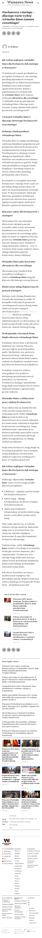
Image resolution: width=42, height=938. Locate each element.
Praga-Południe (19, 863)
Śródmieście (18, 871)
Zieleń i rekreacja (7, 917)
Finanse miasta (18, 914)
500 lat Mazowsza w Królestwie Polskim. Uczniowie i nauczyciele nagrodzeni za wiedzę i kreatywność (31, 804)
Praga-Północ (19, 866)
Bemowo (17, 851)
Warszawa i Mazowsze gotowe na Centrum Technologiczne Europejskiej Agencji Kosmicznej (19, 733)
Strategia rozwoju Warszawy (19, 917)
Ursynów (17, 878)
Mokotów (18, 858)
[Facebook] (4, 33)
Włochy (17, 888)
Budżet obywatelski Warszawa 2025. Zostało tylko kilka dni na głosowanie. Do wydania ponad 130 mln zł (30, 780)
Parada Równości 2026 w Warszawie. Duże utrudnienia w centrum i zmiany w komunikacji (24, 635)
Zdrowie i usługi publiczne (6, 910)
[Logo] (21, 841)
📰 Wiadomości (6, 26)
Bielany (17, 856)
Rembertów (18, 868)
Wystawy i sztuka (32, 858)
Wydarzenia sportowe (31, 861)
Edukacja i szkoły (7, 907)
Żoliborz (17, 893)
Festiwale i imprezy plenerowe (33, 866)
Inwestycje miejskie (7, 904)
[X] (9, 33)
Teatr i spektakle (32, 856)
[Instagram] (29, 902)
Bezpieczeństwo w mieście (7, 914)
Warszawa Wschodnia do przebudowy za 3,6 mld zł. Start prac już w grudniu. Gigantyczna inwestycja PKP (10, 804)
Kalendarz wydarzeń (33, 851)
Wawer (17, 881)
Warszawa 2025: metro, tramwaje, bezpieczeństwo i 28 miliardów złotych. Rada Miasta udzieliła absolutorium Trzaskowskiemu (25, 604)
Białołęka (17, 853)
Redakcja (14, 47)
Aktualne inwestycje (20, 901)
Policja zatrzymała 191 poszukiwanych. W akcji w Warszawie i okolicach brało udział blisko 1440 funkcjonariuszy (25, 621)
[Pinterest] (13, 33)
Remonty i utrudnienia (17, 906)
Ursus (16, 876)
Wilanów (17, 886)
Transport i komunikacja (6, 901)
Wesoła (17, 883)
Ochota (17, 861)
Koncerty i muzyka (33, 853)
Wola (16, 891)
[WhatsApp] (18, 33)
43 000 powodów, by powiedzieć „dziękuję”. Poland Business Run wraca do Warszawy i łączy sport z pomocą (19, 724)
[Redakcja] (5, 46)
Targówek (18, 873)
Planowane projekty (20, 903)
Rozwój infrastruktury (18, 911)
